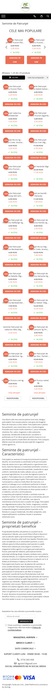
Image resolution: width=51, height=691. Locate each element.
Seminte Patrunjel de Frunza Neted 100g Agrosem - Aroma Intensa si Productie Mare (38, 301)
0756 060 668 (27, 659)
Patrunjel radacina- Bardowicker (12, 114)
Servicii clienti (24, 642)
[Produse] (3, 17)
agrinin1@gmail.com (27, 663)
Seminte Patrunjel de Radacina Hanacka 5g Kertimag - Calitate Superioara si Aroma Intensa (38, 274)
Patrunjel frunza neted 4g (38, 381)
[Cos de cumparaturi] (41, 16)
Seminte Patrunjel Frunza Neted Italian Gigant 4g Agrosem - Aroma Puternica (38, 87)
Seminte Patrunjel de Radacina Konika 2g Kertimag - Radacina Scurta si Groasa (38, 221)
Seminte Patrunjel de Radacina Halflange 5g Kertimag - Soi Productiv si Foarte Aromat (13, 221)
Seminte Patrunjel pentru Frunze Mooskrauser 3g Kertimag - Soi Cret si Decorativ (36, 41)
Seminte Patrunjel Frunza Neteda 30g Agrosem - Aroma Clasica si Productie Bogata (12, 274)
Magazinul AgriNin (24, 637)
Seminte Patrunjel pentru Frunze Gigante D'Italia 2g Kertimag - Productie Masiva (38, 114)
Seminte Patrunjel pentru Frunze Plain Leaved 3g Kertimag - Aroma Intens (15, 41)
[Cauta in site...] (48, 16)
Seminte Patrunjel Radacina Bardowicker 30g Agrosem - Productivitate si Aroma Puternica (12, 301)
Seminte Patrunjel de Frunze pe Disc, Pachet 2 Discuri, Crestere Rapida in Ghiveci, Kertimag (38, 354)
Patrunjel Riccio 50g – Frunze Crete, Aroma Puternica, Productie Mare (38, 248)
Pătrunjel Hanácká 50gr (38, 166)
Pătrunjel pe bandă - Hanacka (38, 194)
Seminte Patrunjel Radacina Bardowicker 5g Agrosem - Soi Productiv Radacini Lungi (12, 248)
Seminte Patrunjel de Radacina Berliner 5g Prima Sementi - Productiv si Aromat (12, 354)
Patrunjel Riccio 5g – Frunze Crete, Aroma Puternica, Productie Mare (12, 141)
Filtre (14, 77)
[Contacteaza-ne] (35, 16)
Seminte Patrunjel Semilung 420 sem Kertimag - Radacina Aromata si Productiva (13, 194)
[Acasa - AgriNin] (25, 6)
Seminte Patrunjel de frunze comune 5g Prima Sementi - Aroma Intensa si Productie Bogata (38, 328)
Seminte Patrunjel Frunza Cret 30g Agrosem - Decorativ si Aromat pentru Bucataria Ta (38, 141)
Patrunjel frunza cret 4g (13, 380)
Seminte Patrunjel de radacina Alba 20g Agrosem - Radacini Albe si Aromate (13, 328)
